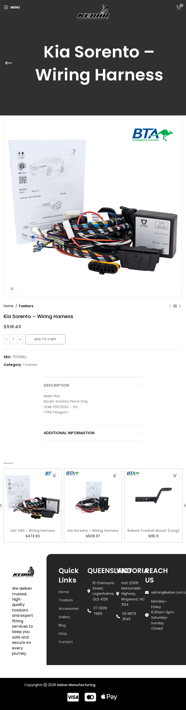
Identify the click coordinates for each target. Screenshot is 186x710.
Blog (62, 625)
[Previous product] (170, 306)
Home (9, 306)
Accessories (69, 608)
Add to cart (45, 339)
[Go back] (8, 58)
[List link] (101, 591)
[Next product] (180, 306)
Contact (66, 641)
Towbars (25, 306)
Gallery (64, 617)
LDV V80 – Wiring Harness (32, 530)
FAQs (63, 633)
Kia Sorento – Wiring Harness (93, 530)
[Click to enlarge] (12, 289)
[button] (54, 475)
